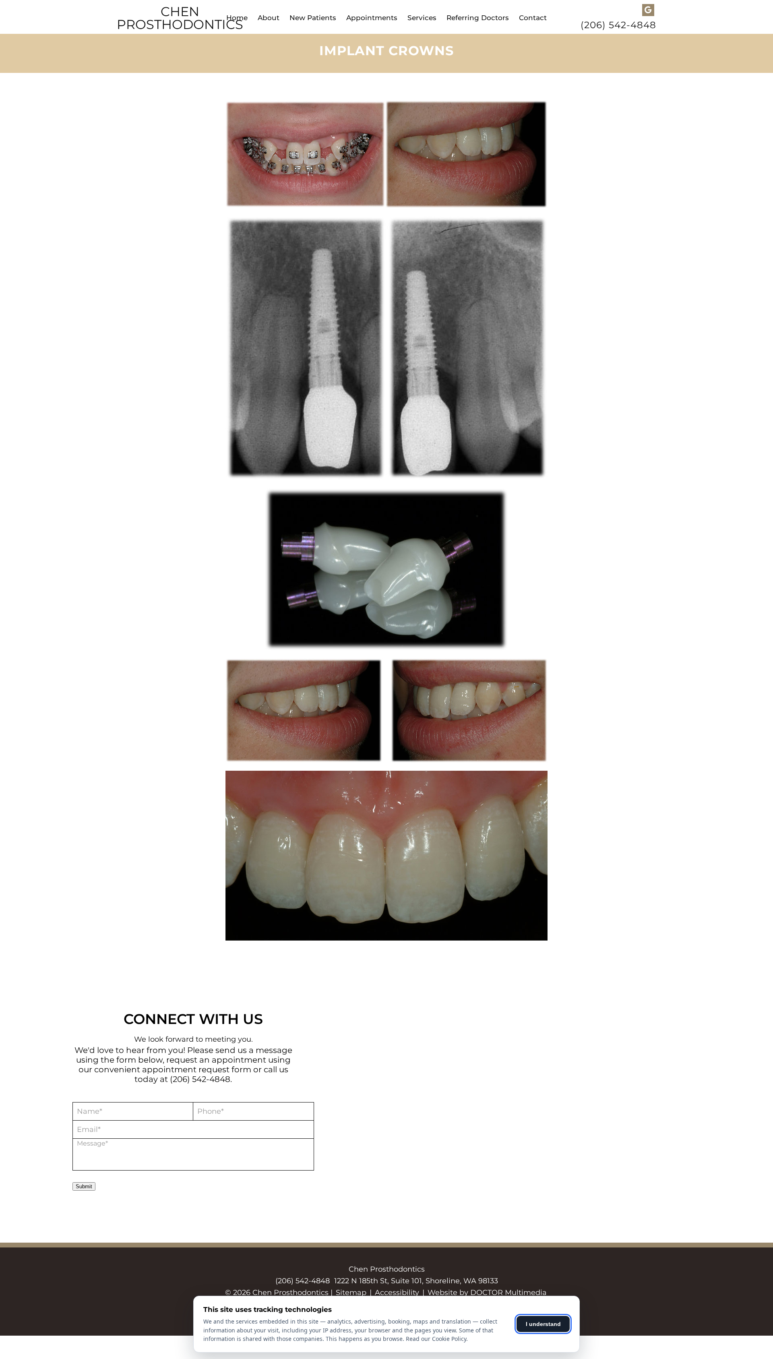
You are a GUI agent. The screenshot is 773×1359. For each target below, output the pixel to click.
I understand (543, 1324)
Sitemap (351, 1292)
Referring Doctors (477, 18)
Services (421, 18)
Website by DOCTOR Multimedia (487, 1292)
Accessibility (397, 1292)
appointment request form (196, 1069)
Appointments (371, 18)
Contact (533, 18)
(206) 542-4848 (618, 25)
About (268, 18)
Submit (84, 1186)
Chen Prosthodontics (180, 18)
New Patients (312, 18)
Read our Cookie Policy (436, 1338)
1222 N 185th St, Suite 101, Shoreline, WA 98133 (416, 1280)
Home (237, 18)
